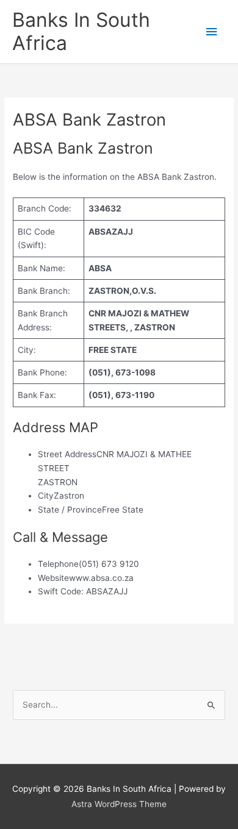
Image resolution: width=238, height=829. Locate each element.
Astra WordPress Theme (119, 804)
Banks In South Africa (81, 31)
